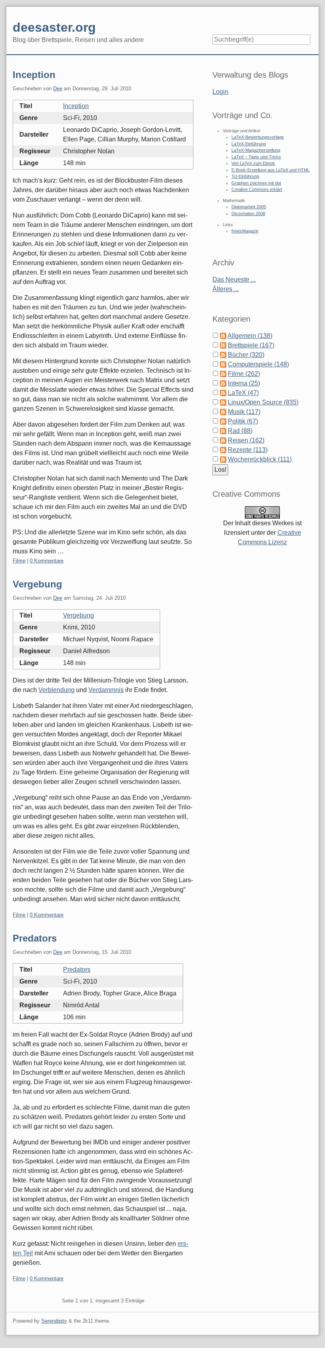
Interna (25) (244, 383)
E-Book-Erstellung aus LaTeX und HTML (270, 170)
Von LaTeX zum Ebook (253, 163)
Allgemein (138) (250, 335)
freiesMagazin (244, 231)
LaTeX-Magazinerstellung (255, 150)
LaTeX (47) (243, 392)
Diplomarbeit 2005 (248, 206)
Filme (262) (244, 373)
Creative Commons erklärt (256, 189)
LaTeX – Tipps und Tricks (256, 156)
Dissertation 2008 (248, 213)
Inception (34, 74)
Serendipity (54, 1321)
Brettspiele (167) (251, 345)
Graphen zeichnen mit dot (256, 183)
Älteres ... (225, 289)
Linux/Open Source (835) (263, 402)
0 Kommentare (46, 561)
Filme (19, 561)
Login (220, 91)
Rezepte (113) (248, 449)
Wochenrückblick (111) (260, 459)
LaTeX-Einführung (248, 143)
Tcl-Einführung (245, 176)
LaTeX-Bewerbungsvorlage (257, 137)
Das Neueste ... (234, 279)
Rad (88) (240, 430)
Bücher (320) (246, 354)
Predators (35, 938)
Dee (57, 89)
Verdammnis (106, 689)
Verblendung (56, 689)
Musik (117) (244, 411)
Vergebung (37, 584)
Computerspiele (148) (258, 364)
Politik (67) (243, 421)
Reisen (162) (246, 440)
